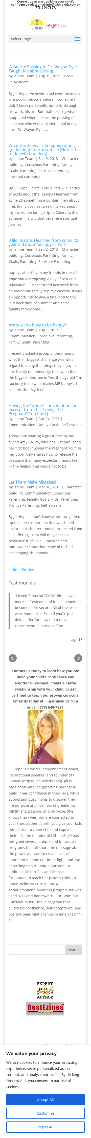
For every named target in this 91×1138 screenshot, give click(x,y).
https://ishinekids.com (42, 780)
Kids (55, 499)
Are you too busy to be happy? (37, 325)
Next (78, 658)
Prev (13, 658)
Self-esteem (19, 82)
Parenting (28, 170)
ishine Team (24, 75)
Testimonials (22, 583)
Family (66, 164)
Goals (69, 75)
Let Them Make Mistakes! (32, 482)
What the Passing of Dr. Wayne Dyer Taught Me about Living (43, 69)
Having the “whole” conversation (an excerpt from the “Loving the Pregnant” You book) (43, 409)
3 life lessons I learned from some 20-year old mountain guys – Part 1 (44, 242)
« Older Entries (21, 569)
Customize (45, 1113)
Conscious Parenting (42, 164)
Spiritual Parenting (24, 176)
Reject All (45, 1127)
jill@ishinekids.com (61, 701)
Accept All (45, 1099)
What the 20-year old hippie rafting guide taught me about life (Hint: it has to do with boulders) (45, 149)
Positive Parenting (53, 170)
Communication (22, 336)
